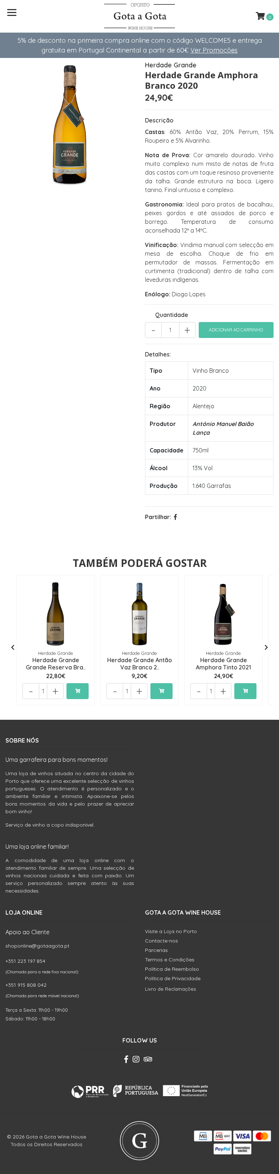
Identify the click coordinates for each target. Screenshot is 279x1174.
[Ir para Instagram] (136, 1061)
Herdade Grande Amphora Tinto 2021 (223, 663)
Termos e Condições (169, 959)
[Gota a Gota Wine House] (140, 16)
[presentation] (12, 647)
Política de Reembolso (172, 969)
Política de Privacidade (173, 978)
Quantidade (171, 314)
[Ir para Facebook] (126, 1061)
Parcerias (156, 950)
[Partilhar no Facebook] (175, 517)
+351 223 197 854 (25, 961)
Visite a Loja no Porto (171, 931)
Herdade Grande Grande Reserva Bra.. (55, 663)
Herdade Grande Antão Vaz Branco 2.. (139, 663)
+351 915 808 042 (25, 985)
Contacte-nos (161, 940)
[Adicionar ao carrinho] (77, 691)
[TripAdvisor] (147, 1061)
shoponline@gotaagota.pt (37, 946)
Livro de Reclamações (170, 989)
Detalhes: (158, 354)
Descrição (159, 120)
